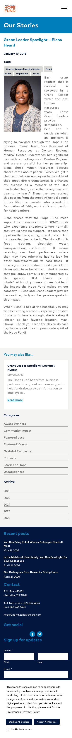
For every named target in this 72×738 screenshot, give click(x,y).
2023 (7, 511)
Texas (36, 73)
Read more (15, 399)
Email (8, 669)
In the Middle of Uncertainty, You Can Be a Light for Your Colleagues (35, 559)
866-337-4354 (18, 607)
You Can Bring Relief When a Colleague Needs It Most (33, 544)
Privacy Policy (31, 712)
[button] (19, 729)
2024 (7, 504)
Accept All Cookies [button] (46, 722)
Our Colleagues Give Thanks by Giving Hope (31, 572)
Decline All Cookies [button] (19, 722)
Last (40, 662)
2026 (7, 491)
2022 (7, 517)
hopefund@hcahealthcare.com (22, 614)
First (6, 662)
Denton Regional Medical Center (23, 69)
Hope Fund (22, 73)
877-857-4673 (32, 603)
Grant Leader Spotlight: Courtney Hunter (31, 367)
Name (8, 650)
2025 (7, 497)
